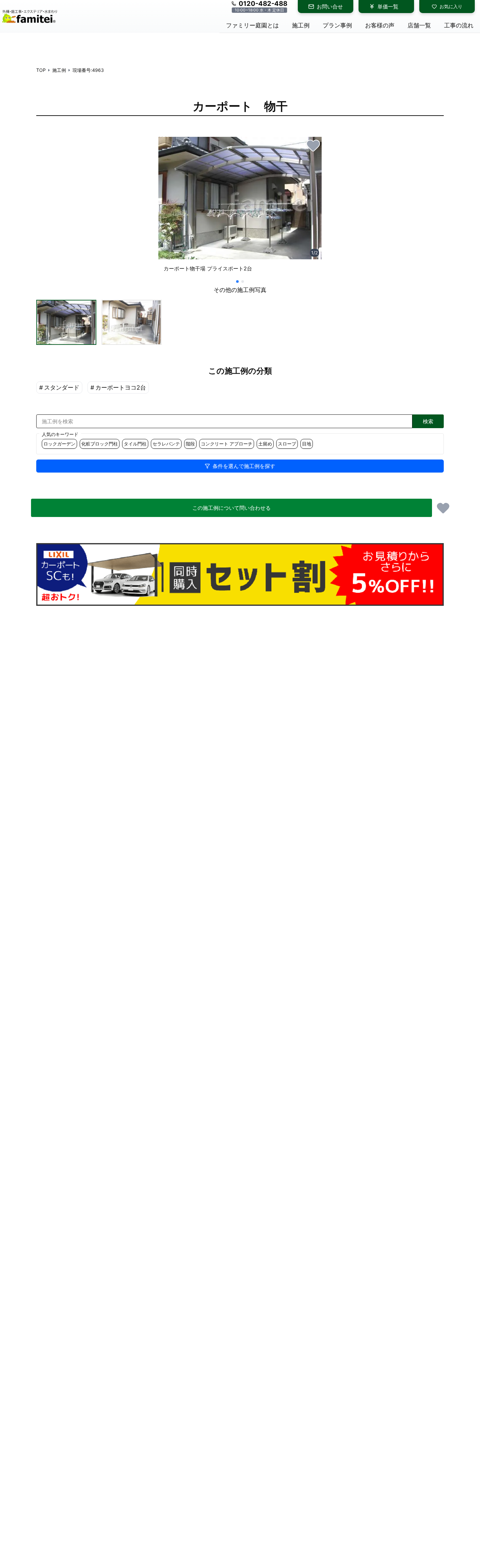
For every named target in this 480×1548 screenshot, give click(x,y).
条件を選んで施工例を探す (244, 466)
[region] (240, 207)
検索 (428, 421)
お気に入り (451, 6)
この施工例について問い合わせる (231, 508)
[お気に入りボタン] (313, 145)
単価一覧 (387, 6)
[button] (66, 322)
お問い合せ (330, 6)
